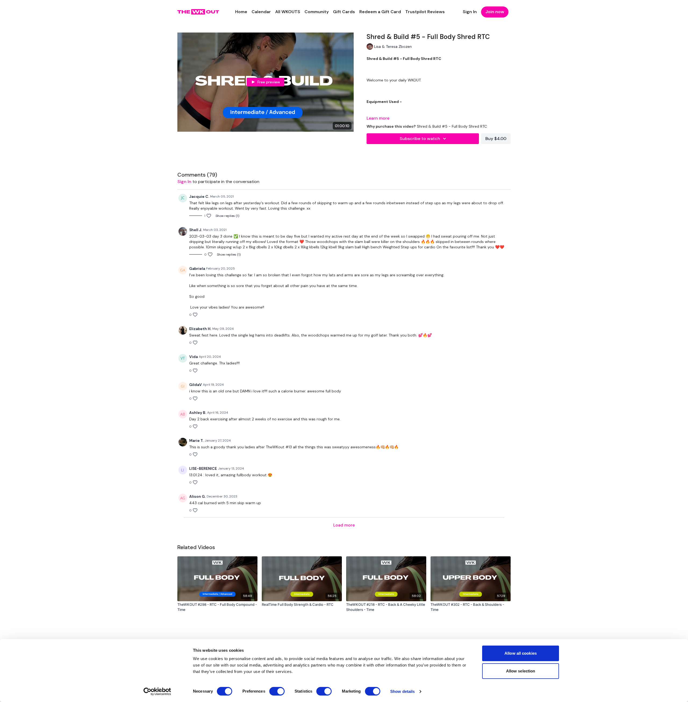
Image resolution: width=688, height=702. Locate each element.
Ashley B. (197, 412)
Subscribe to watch (420, 138)
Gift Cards (344, 12)
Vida (193, 356)
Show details (402, 691)
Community (316, 12)
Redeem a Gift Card (380, 12)
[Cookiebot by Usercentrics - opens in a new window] (157, 691)
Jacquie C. (199, 196)
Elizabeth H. (200, 328)
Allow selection (520, 671)
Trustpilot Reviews (425, 12)
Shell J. (195, 229)
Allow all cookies (520, 653)
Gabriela (197, 268)
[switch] (277, 691)
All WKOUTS (287, 12)
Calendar (261, 12)
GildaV (195, 384)
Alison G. (197, 496)
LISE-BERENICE (203, 468)
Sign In (470, 12)
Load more (344, 525)
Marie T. (196, 440)
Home (241, 12)
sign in (184, 181)
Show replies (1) (227, 216)
